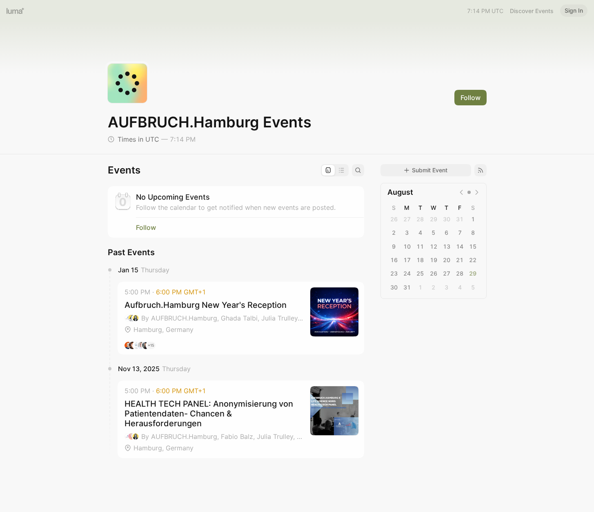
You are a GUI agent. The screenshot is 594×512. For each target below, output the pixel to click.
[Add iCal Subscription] (480, 170)
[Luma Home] (15, 10)
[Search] (358, 170)
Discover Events (532, 10)
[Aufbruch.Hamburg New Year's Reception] (241, 318)
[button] (241, 318)
